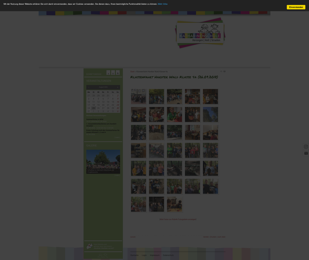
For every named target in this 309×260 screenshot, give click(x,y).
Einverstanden (296, 7)
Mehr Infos (163, 3)
